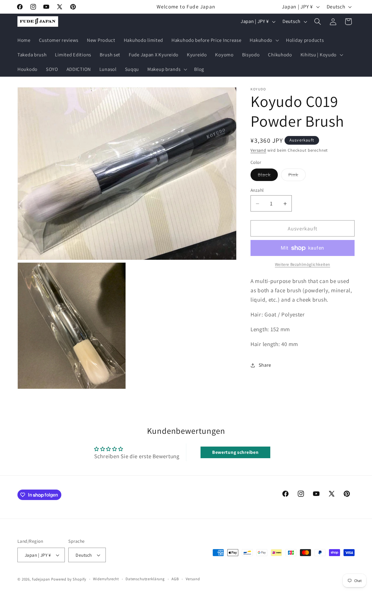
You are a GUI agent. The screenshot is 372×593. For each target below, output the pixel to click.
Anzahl (257, 190)
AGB (175, 578)
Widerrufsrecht (106, 578)
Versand (258, 150)
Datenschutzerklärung (145, 578)
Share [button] (265, 365)
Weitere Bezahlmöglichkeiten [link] (302, 264)
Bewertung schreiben (235, 452)
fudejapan (41, 579)
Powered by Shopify (68, 579)
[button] (264, 40)
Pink (297, 176)
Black (268, 176)
